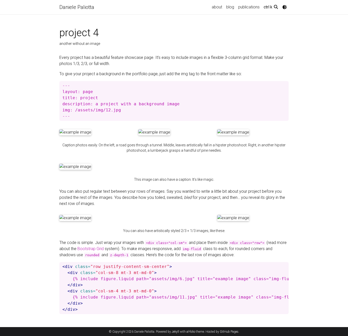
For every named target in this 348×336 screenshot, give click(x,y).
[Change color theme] (284, 7)
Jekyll (175, 331)
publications (249, 7)
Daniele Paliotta (76, 7)
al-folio (190, 331)
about (217, 7)
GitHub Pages (229, 331)
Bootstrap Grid (90, 248)
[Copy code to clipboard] (284, 85)
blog (230, 7)
